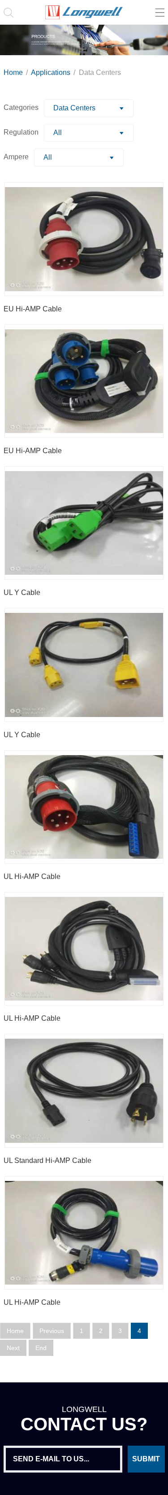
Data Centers (100, 72)
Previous (51, 1330)
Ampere (16, 157)
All (57, 132)
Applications (51, 72)
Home (14, 72)
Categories (21, 107)
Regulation (21, 132)
